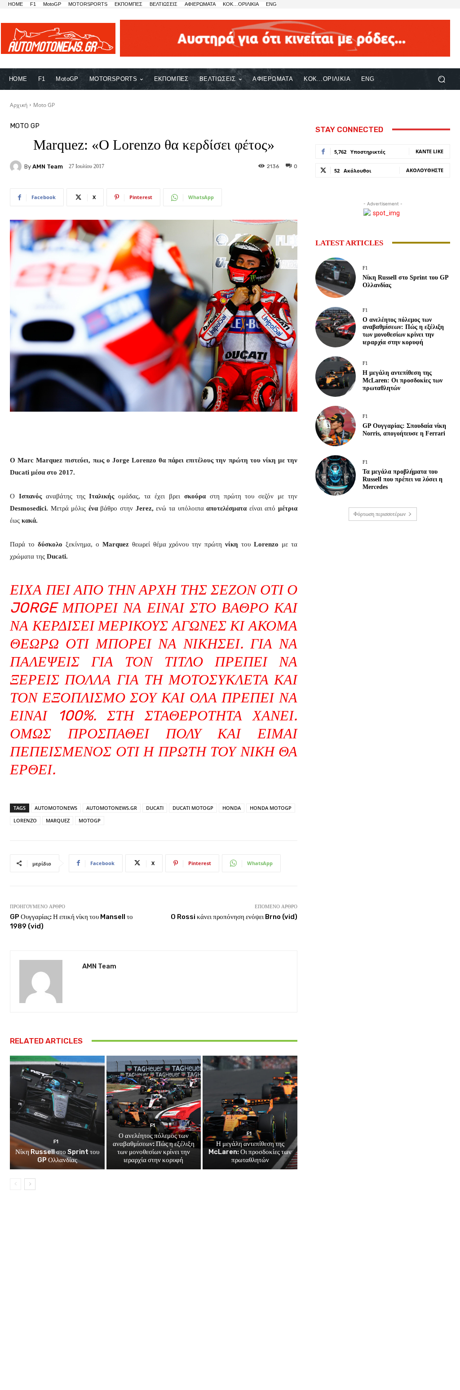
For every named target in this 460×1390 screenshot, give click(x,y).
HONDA (231, 807)
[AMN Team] (17, 166)
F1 (55, 1141)
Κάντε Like (429, 151)
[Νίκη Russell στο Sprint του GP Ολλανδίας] (57, 1112)
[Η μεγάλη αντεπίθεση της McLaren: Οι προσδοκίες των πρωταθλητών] (250, 1112)
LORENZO (25, 820)
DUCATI (155, 807)
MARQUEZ (58, 820)
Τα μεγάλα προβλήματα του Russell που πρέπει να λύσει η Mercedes (402, 479)
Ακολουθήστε (424, 170)
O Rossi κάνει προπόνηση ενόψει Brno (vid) (234, 917)
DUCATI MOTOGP (192, 807)
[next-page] (29, 1184)
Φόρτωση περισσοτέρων (380, 514)
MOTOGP (90, 820)
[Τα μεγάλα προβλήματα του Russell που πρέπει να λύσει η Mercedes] (335, 475)
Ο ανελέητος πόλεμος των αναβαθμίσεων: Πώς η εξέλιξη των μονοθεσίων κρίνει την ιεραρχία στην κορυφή (154, 1148)
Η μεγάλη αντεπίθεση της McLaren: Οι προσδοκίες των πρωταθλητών (250, 1152)
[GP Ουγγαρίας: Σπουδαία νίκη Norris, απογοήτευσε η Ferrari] (335, 426)
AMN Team (47, 166)
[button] (441, 78)
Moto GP (44, 105)
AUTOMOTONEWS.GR (111, 807)
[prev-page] (15, 1184)
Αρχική (18, 105)
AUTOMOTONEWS (56, 807)
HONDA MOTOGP (271, 807)
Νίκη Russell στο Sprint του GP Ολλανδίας (57, 1156)
